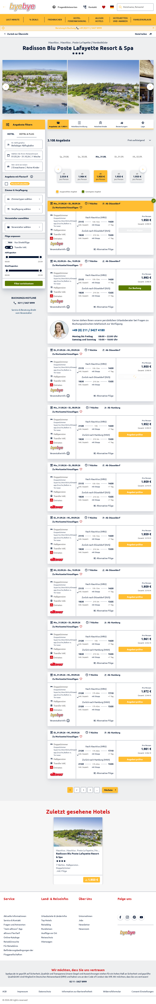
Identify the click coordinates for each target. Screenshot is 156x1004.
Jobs (81, 920)
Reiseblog (46, 924)
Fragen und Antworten (14, 924)
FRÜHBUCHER (55, 19)
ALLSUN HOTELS (99, 20)
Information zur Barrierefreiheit (77, 991)
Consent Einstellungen (143, 991)
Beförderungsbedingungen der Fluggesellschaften (18, 952)
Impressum (22, 991)
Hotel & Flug (26, 133)
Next (150, 86)
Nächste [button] (108, 790)
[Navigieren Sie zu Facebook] (120, 917)
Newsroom (84, 928)
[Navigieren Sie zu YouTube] (141, 917)
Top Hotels (46, 920)
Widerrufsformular (112, 991)
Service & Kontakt (12, 920)
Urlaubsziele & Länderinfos (54, 916)
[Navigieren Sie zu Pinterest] (134, 917)
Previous (5, 86)
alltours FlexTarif (12, 933)
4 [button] (90, 790)
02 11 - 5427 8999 (78, 981)
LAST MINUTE (13, 19)
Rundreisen (46, 928)
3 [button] (83, 790)
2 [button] (76, 790)
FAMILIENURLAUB (142, 19)
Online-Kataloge (12, 937)
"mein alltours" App (13, 928)
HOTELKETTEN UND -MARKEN (120, 20)
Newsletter (84, 924)
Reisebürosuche (11, 941)
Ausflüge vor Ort (49, 933)
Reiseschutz (47, 937)
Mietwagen (46, 941)
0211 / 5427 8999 (26, 302)
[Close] (153, 27)
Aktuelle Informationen (15, 916)
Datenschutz (45, 991)
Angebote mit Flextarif (16, 176)
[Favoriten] (104, 7)
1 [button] (70, 790)
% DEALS (33, 19)
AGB (4, 991)
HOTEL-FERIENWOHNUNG (77, 20)
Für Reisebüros (11, 945)
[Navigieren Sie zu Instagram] (127, 917)
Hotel (10, 133)
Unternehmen (85, 916)
